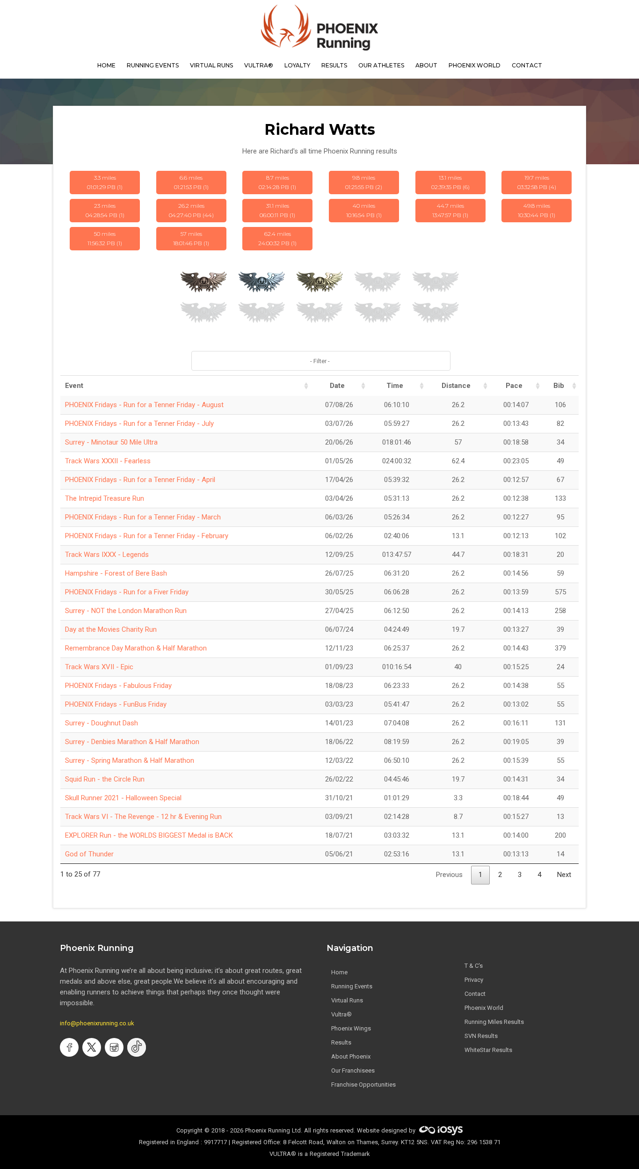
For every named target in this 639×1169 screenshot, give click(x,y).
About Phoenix (350, 1056)
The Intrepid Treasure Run (104, 498)
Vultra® (258, 65)
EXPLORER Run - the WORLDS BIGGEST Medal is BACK (149, 835)
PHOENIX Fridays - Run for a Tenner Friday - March (143, 517)
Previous (449, 874)
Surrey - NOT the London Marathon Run (126, 610)
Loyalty (297, 65)
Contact (475, 993)
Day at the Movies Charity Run (111, 629)
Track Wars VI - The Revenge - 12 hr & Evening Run (143, 816)
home (106, 65)
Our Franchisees (353, 1070)
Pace (514, 385)
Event (74, 385)
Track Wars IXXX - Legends (107, 554)
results (334, 65)
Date (337, 385)
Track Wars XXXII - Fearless (108, 461)
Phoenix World (475, 65)
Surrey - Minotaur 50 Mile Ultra (111, 442)
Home (339, 972)
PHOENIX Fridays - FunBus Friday (116, 704)
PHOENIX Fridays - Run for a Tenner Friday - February (146, 536)
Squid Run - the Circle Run (105, 779)
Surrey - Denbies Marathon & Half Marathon (132, 742)
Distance (456, 385)
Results (341, 1042)
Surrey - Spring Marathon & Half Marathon (129, 760)
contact (527, 65)
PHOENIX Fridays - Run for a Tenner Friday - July (139, 423)
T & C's (474, 965)
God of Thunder (89, 854)
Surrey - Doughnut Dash (101, 723)
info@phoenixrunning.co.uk (97, 1023)
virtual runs (211, 65)
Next (564, 874)
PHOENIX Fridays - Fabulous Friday (118, 685)
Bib (558, 385)
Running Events (153, 65)
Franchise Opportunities (363, 1084)
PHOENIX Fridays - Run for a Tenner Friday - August (144, 405)
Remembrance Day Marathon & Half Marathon (136, 648)
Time (394, 385)
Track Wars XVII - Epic (99, 667)
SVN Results (481, 1035)
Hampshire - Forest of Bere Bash (116, 573)
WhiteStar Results (488, 1049)
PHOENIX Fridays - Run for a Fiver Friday (127, 592)
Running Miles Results (494, 1021)
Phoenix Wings (351, 1028)
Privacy (474, 979)
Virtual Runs (347, 1000)
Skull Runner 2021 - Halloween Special (123, 798)
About (426, 65)
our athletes (381, 65)
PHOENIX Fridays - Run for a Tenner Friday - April (140, 479)
